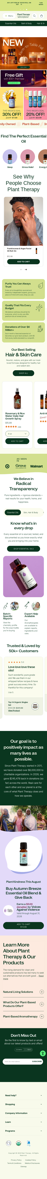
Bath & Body (26, 23)
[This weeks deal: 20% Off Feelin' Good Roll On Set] (35, 103)
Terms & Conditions (14, 1163)
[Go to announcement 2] (23, 8)
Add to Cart (23, 262)
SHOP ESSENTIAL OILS (23, 549)
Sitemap (23, 1166)
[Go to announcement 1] (20, 8)
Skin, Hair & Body (31, 512)
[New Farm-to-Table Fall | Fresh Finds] (23, 53)
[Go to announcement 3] (26, 8)
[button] (23, 221)
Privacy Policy (16, 1160)
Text (29, 1049)
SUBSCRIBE (37, 1061)
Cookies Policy (30, 1160)
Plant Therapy (26, 1153)
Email (20, 1049)
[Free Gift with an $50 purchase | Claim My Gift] (23, 78)
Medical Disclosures (32, 1163)
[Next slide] (25, 269)
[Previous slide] (21, 269)
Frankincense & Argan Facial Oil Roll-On (19, 249)
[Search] (34, 16)
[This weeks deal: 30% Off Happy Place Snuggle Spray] (11, 103)
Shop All (23, 373)
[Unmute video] (40, 243)
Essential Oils (10, 23)
